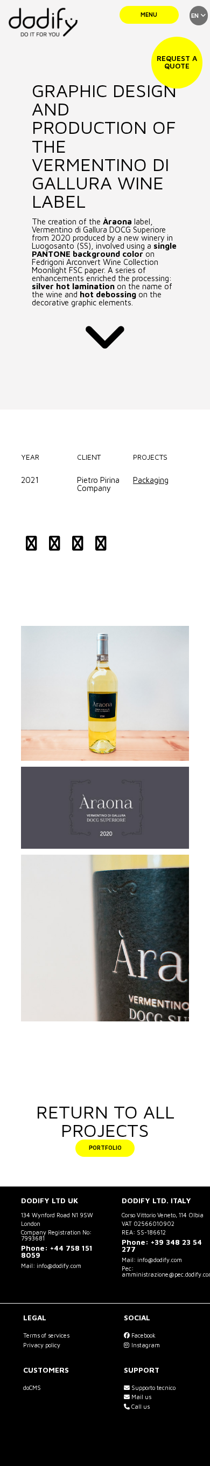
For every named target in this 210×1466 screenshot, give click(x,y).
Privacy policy (41, 1344)
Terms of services (46, 1335)
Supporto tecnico (153, 1387)
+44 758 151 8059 (57, 1252)
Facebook (143, 1335)
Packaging (151, 480)
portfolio (105, 1147)
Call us (140, 1406)
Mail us (140, 1396)
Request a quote (177, 62)
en (195, 15)
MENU (149, 14)
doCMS (32, 1387)
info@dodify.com (59, 1265)
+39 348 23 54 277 (162, 1246)
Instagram (145, 1344)
